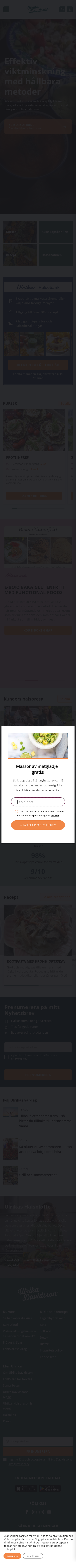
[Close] (73, 720)
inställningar (33, 1542)
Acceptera (12, 1555)
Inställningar (33, 1555)
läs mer (55, 815)
